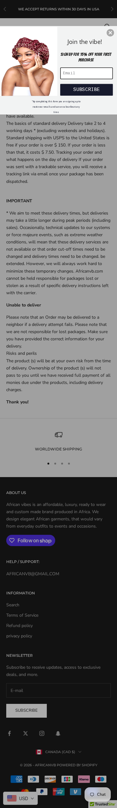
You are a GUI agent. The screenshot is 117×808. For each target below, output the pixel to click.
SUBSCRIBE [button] (86, 89)
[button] (110, 32)
